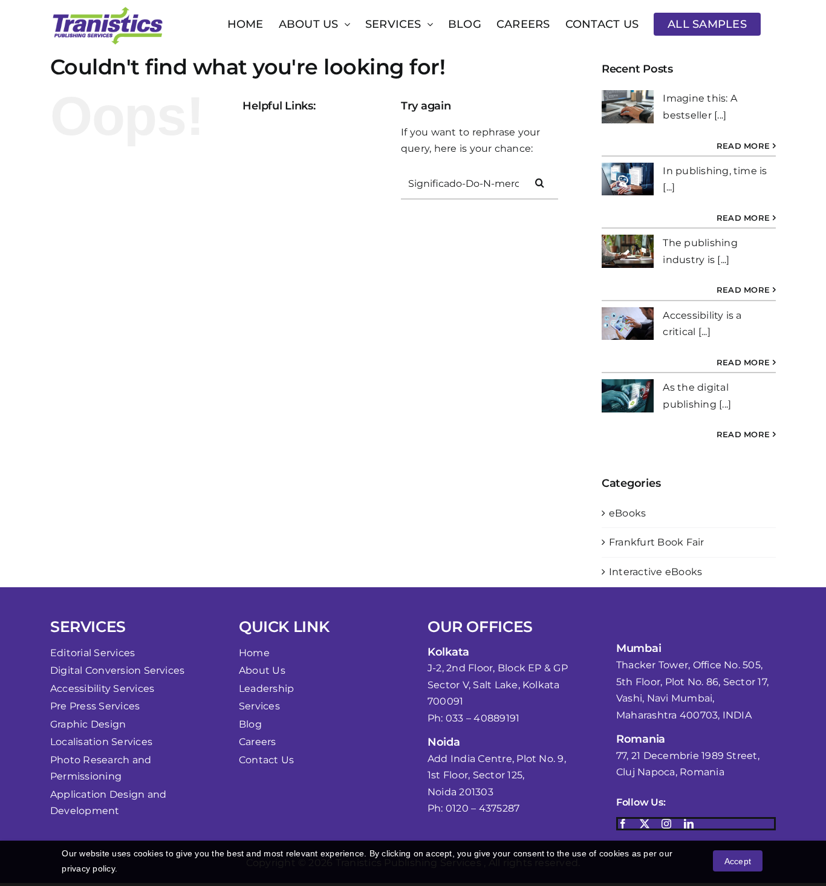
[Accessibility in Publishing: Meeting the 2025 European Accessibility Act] (628, 106)
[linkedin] (689, 824)
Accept (737, 861)
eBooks (627, 513)
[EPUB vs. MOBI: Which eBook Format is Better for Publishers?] (628, 395)
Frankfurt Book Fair (656, 542)
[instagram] (666, 824)
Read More (743, 146)
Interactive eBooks (655, 572)
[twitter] (644, 824)
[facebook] (623, 824)
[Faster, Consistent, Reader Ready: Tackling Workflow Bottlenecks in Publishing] (628, 179)
